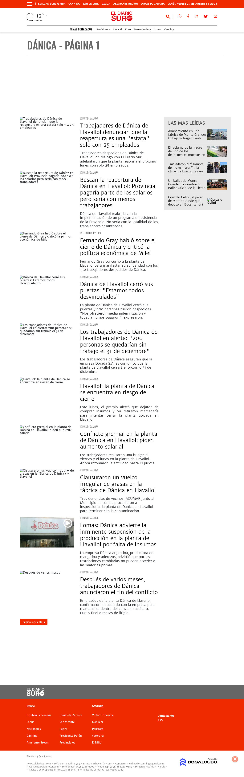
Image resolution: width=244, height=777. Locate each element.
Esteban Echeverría (90, 233)
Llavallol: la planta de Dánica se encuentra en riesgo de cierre (117, 392)
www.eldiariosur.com (39, 763)
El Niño (96, 742)
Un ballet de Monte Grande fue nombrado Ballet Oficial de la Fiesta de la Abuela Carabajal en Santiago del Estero (187, 188)
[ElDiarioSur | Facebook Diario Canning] (188, 17)
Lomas (157, 29)
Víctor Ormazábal (103, 715)
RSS (160, 720)
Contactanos (166, 715)
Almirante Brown (125, 4)
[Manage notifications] (235, 759)
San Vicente (91, 4)
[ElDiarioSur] (35, 695)
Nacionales (34, 729)
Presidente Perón (70, 735)
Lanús (30, 722)
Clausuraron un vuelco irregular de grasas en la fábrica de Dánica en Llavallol (118, 484)
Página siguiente (32, 622)
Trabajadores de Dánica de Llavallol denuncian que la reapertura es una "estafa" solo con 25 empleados (114, 135)
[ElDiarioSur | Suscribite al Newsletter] (215, 17)
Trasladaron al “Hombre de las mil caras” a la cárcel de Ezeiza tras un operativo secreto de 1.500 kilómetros (186, 171)
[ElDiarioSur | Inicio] (213, 706)
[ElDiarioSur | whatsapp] (179, 17)
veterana (98, 735)
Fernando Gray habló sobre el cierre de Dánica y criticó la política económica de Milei (118, 247)
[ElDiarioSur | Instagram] (196, 17)
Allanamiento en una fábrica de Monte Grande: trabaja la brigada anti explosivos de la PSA (187, 136)
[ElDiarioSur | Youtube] (196, 692)
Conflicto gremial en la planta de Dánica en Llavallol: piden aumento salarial (118, 440)
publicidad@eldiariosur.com (43, 766)
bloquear (97, 722)
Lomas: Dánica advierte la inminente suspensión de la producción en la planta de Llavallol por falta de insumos (119, 535)
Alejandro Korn (122, 29)
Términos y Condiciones (39, 756)
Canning (74, 4)
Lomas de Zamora (153, 4)
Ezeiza (106, 4)
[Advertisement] (125, 86)
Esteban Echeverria (51, 4)
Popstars (97, 729)
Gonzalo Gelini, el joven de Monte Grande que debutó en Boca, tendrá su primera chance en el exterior (185, 204)
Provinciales (67, 742)
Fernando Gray (142, 29)
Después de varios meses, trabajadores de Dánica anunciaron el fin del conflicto (119, 586)
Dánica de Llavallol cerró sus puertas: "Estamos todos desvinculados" (116, 290)
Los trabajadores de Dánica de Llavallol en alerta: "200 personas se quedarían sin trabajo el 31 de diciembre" (118, 341)
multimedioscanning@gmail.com (145, 763)
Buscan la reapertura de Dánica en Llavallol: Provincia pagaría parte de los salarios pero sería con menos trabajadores (117, 192)
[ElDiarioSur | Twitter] (206, 17)
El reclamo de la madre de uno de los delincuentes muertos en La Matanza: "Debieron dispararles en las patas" (186, 155)
